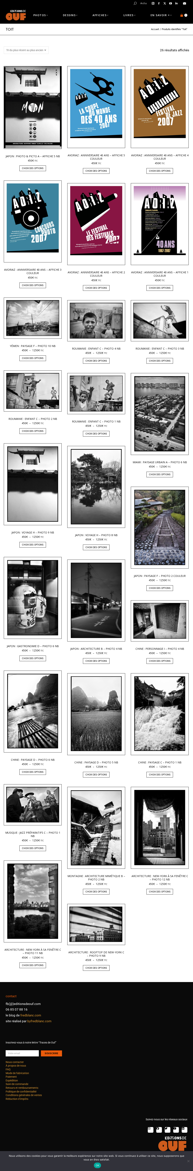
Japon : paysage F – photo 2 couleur (160, 576)
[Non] (188, 1161)
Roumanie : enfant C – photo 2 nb (32, 419)
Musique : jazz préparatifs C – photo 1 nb (32, 834)
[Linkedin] (184, 1130)
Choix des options (33, 168)
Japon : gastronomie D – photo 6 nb (33, 646)
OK (97, 1165)
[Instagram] (150, 1130)
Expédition (12, 1080)
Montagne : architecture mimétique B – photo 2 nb (96, 877)
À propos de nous (16, 1065)
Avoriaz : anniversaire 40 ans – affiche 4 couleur (159, 156)
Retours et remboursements (22, 1087)
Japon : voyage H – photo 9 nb (32, 532)
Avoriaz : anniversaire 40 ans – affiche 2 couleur (96, 273)
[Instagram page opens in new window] (153, 3)
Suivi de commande (17, 1084)
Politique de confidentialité (21, 1091)
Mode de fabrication (17, 1073)
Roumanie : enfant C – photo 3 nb (160, 348)
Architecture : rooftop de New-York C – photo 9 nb (96, 953)
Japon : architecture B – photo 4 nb (96, 648)
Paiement (11, 1076)
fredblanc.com (30, 1015)
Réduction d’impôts (17, 1098)
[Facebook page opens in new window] (158, 3)
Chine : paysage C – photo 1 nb (160, 762)
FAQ (8, 1069)
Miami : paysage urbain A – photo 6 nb (160, 462)
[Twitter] (167, 1130)
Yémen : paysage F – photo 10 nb (33, 346)
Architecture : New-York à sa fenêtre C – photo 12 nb (160, 877)
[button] (56, 3)
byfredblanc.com (39, 1021)
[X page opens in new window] (164, 3)
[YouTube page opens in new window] (170, 3)
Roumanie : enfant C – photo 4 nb (96, 348)
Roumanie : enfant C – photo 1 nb (96, 421)
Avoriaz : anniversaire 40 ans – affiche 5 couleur (96, 156)
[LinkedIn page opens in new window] (176, 3)
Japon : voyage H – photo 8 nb (96, 535)
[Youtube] (176, 1130)
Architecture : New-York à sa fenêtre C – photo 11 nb (33, 951)
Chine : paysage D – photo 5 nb (96, 762)
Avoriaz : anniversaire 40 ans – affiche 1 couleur (159, 273)
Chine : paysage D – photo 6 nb (33, 760)
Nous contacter (15, 1062)
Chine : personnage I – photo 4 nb (160, 648)
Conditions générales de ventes (24, 1095)
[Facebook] (159, 1130)
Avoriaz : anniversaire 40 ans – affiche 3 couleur (32, 271)
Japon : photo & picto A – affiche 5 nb (33, 156)
